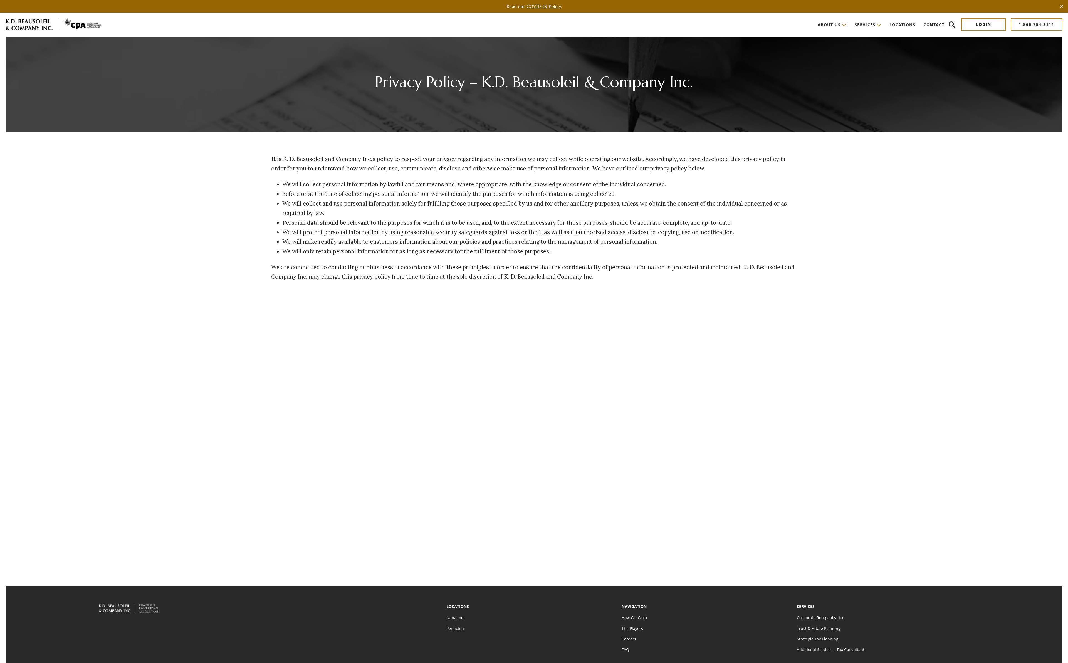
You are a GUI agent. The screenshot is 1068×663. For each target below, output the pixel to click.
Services (865, 24)
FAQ (625, 649)
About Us (829, 24)
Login (983, 24)
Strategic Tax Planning (817, 639)
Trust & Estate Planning (818, 628)
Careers (629, 639)
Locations (902, 24)
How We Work (634, 617)
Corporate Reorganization (821, 617)
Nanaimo (454, 617)
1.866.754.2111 (1036, 24)
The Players (632, 628)
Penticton (455, 628)
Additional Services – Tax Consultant (830, 649)
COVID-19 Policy (543, 6)
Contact (934, 24)
